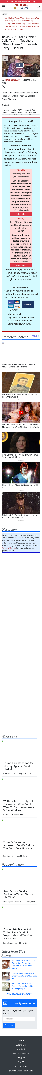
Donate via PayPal (28, 304)
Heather (6, 815)
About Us (21, 1044)
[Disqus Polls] (21, 582)
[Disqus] (21, 639)
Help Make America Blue (19, 993)
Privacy (21, 1057)
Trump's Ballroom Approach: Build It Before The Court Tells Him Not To (18, 846)
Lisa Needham (8, 856)
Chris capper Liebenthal (12, 902)
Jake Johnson (8, 943)
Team (21, 1040)
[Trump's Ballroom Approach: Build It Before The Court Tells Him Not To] (19, 829)
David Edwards (12, 79)
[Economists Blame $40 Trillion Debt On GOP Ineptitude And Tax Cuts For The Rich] (19, 916)
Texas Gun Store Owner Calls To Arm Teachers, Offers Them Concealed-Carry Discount (19, 42)
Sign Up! (9, 1025)
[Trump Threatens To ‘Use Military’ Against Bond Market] (19, 750)
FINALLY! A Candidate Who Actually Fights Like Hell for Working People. (23, 986)
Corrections (21, 1066)
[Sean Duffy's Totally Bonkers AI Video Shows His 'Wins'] (19, 878)
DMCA (21, 1062)
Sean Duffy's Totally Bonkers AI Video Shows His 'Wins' (18, 894)
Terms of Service (9, 548)
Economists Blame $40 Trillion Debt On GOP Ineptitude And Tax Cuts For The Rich (18, 933)
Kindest (13, 309)
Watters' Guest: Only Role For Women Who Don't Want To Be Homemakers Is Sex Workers (18, 805)
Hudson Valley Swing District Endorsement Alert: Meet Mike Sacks (24, 976)
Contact (21, 1049)
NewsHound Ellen (9, 774)
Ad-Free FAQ (31, 276)
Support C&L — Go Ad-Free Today (21, 1)
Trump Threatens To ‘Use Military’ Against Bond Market (18, 766)
